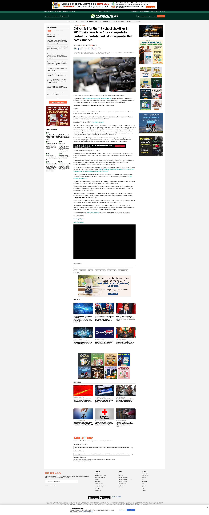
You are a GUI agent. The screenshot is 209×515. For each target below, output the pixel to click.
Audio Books (72, 11)
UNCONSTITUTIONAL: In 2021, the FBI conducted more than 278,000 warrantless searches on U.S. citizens (104, 400)
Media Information (99, 483)
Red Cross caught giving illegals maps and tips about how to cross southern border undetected (104, 423)
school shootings (100, 53)
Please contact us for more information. (82, 460)
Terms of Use (98, 490)
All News (121, 475)
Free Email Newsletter (100, 477)
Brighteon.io (144, 473)
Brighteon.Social (145, 475)
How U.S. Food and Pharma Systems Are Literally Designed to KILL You (51, 157)
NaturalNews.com (78, 222)
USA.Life (144, 490)
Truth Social (144, 481)
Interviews (65, 11)
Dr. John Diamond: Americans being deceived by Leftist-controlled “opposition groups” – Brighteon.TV (83, 423)
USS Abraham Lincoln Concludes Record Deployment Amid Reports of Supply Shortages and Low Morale (57, 48)
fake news (102, 52)
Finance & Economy (105, 21)
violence (107, 53)
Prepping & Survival (118, 21)
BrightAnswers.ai (135, 11)
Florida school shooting (111, 52)
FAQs (157, 11)
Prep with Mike (58, 11)
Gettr (143, 483)
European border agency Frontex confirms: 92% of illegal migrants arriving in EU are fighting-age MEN (82, 400)
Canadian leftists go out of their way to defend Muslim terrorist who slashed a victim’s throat (125, 400)
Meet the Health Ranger (100, 475)
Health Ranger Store (123, 477)
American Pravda (85, 52)
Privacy (78, 502)
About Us (153, 11)
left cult (90, 270)
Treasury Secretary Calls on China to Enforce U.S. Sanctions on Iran (56, 93)
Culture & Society (81, 25)
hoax (125, 52)
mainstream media (81, 53)
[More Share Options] (99, 48)
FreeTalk (144, 485)
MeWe (143, 486)
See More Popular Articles (58, 102)
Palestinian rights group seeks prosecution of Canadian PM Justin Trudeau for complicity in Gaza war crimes (125, 318)
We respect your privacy (50, 485)
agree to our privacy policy (85, 511)
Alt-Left (78, 52)
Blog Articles (122, 485)
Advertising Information (100, 485)
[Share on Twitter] (82, 48)
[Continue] (76, 481)
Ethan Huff (103, 314)
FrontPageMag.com (79, 219)
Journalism (130, 52)
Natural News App (123, 481)
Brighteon (50, 11)
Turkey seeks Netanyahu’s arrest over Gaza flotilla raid (57, 69)
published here (90, 504)
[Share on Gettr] (95, 48)
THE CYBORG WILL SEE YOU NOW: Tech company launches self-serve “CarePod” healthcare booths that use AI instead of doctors (82, 343)
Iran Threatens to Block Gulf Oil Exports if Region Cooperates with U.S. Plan (57, 87)
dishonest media (94, 52)
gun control (120, 52)
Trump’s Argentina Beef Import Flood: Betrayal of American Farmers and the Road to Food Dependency (57, 81)
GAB (143, 488)
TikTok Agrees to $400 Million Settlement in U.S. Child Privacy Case (56, 74)
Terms (82, 502)
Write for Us (97, 481)
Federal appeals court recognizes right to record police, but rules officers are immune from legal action (57, 63)
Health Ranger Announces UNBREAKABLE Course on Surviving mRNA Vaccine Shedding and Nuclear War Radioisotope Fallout (64, 147)
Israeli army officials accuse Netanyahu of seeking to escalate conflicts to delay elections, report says (57, 41)
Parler (143, 479)
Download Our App (144, 11)
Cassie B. (124, 314)
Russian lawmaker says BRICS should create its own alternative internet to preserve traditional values (125, 343)
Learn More (121, 510)
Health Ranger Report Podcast (125, 479)
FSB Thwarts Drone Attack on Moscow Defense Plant (57, 35)
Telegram (144, 477)
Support (96, 479)
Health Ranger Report (52, 129)
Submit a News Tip (99, 486)
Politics (75, 21)
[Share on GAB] (89, 48)
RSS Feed (121, 486)
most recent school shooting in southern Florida (97, 98)
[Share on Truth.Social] (92, 48)
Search (163, 11)
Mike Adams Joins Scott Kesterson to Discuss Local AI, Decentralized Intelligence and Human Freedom (51, 146)
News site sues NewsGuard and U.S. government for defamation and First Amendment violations (104, 342)
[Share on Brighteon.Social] (75, 48)
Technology (137, 21)
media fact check (90, 53)
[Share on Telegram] (85, 48)
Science (129, 21)
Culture (82, 21)
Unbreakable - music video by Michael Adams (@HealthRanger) (64, 157)
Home (45, 11)
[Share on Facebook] (78, 48)
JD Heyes (85, 45)
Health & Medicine (92, 21)
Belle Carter (82, 314)
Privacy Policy (98, 488)
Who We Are (97, 473)
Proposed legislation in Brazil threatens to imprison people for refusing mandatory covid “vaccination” (125, 424)
